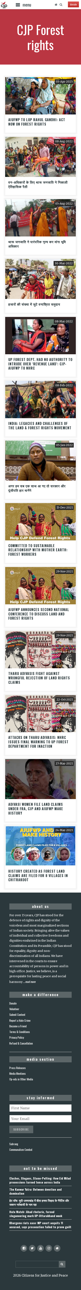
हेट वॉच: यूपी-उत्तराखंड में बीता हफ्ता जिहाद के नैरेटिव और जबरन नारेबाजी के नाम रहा (39, 1202)
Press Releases (17, 1068)
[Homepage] (55, 4)
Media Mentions (17, 1073)
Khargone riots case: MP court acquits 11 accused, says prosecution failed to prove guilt (40, 1225)
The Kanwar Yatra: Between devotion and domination (35, 1191)
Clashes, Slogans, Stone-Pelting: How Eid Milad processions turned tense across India (40, 1180)
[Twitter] (32, 1248)
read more (30, 982)
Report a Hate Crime (20, 1020)
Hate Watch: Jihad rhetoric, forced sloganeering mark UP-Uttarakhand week (35, 1214)
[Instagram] (48, 1248)
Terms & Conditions (19, 1032)
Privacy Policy (16, 1037)
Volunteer (14, 1009)
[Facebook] (24, 1248)
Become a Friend (18, 1026)
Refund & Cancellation (21, 1043)
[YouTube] (40, 1248)
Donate (13, 1003)
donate (73, 4)
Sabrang (13, 1144)
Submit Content (17, 1014)
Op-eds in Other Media (21, 1079)
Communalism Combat (20, 1149)
